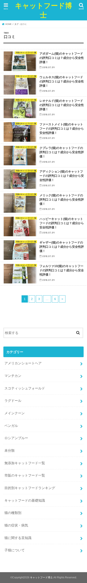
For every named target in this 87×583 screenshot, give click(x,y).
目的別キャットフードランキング (29, 488)
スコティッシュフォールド (24, 388)
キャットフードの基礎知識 (24, 500)
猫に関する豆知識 (17, 538)
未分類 (9, 450)
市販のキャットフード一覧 (24, 475)
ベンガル (11, 425)
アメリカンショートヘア (23, 363)
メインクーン (14, 413)
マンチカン (12, 376)
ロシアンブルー (16, 438)
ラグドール (12, 400)
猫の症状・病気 (16, 525)
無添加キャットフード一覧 (24, 463)
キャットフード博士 (43, 10)
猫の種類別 (12, 513)
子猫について (14, 550)
